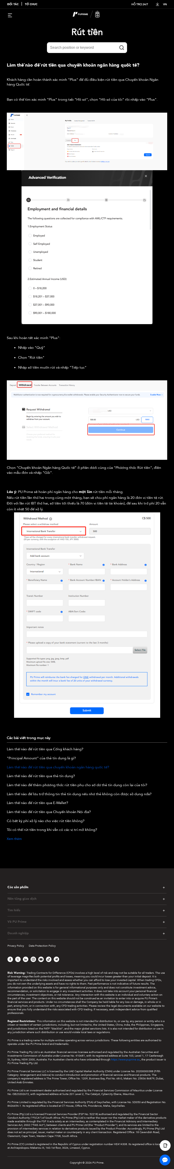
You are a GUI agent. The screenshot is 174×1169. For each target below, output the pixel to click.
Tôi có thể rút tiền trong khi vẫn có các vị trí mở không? (52, 830)
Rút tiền (87, 32)
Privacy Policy (15, 946)
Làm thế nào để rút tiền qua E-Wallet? (37, 803)
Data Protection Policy (42, 946)
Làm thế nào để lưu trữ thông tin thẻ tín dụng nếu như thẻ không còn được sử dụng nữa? (79, 794)
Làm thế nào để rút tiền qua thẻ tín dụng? (41, 776)
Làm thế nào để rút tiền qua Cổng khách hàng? (45, 749)
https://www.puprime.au (125, 1059)
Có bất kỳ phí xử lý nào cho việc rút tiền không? (46, 821)
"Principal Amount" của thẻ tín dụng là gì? (41, 758)
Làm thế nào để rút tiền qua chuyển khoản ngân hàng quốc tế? (58, 767)
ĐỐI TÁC (13, 4)
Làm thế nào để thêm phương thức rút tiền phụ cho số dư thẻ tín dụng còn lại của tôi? (77, 785)
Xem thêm (14, 839)
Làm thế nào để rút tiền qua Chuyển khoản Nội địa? (49, 812)
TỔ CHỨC (31, 4)
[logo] (90, 15)
